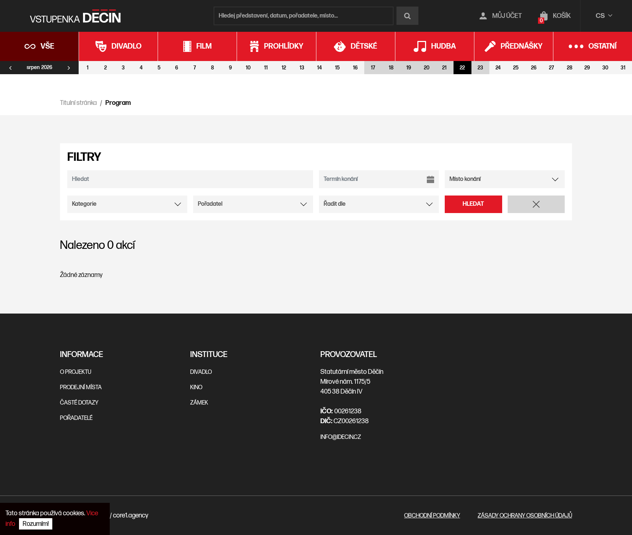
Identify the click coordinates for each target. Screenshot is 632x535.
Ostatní (602, 46)
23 (480, 68)
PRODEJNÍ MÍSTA (81, 387)
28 (569, 68)
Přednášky (521, 46)
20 (426, 68)
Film (204, 46)
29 (587, 68)
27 (551, 68)
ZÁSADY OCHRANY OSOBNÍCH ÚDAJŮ (525, 515)
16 (355, 68)
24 (498, 68)
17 (373, 68)
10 (248, 68)
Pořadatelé (76, 418)
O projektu (75, 372)
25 (516, 68)
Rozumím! (36, 524)
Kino (196, 387)
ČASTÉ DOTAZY (79, 402)
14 (319, 68)
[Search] (407, 16)
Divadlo (127, 46)
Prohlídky (283, 46)
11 (266, 68)
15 (337, 68)
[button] (536, 204)
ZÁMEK (199, 402)
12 (284, 68)
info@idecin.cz (340, 437)
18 (391, 68)
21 (444, 68)
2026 (46, 67)
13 (302, 68)
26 (534, 68)
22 (462, 68)
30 (605, 68)
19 (408, 68)
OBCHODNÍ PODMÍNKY (432, 515)
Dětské (364, 46)
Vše (47, 46)
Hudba (443, 46)
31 (623, 68)
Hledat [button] (473, 204)
